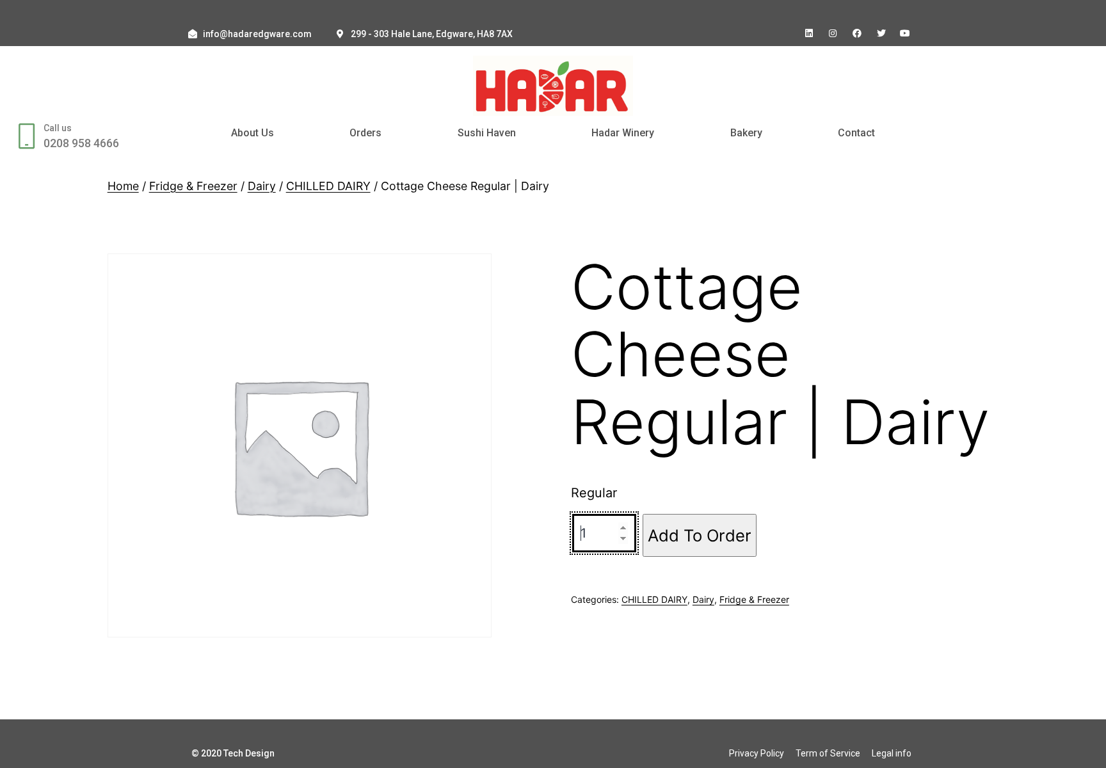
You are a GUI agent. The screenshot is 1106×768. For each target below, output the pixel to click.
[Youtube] (905, 33)
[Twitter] (881, 33)
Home (123, 186)
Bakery (746, 133)
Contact (856, 133)
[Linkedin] (809, 33)
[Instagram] (833, 33)
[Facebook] (857, 33)
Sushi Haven (487, 133)
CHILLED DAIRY (328, 186)
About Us (252, 133)
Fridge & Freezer (193, 186)
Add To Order (699, 535)
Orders (365, 133)
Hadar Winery (622, 133)
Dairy (262, 186)
